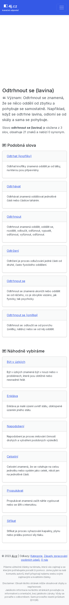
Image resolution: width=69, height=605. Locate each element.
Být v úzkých (16, 362)
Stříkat (11, 521)
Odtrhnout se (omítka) (22, 315)
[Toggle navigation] (61, 7)
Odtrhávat (14, 186)
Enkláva (12, 396)
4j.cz (14, 556)
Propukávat (15, 490)
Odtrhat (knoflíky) (19, 156)
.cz (10, 7)
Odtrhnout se (16, 281)
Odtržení (13, 251)
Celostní (12, 456)
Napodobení (15, 426)
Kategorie (37, 556)
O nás (44, 559)
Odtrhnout (14, 216)
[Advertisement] (34, 51)
